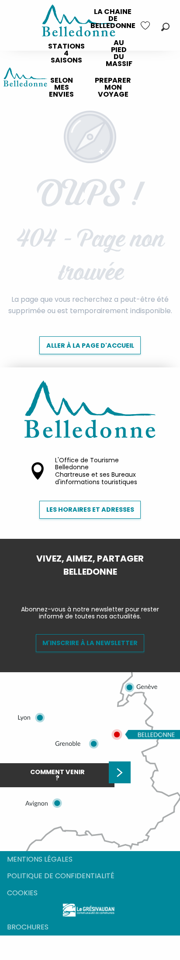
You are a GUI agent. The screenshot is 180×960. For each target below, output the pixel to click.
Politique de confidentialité (60, 876)
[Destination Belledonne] (25, 78)
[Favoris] (146, 25)
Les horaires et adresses (90, 509)
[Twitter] (97, 586)
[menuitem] (112, 18)
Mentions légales (40, 859)
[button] (165, 27)
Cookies (22, 893)
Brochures (27, 927)
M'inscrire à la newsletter (90, 643)
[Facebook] (83, 586)
